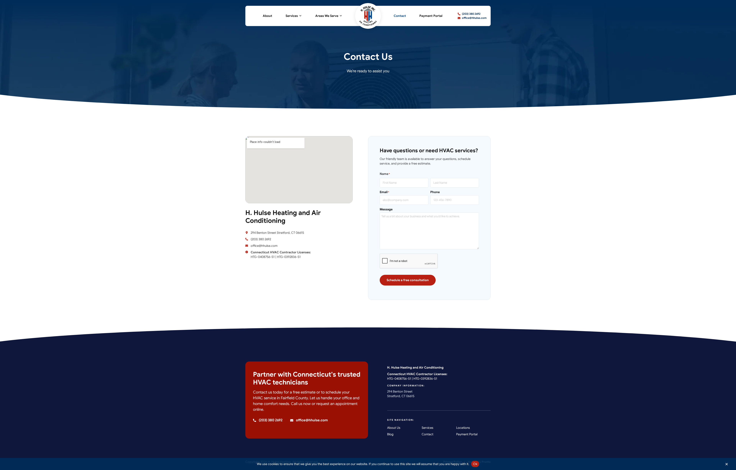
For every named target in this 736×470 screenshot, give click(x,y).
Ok (475, 464)
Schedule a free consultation (408, 280)
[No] (726, 465)
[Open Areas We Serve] (340, 15)
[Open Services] (300, 15)
